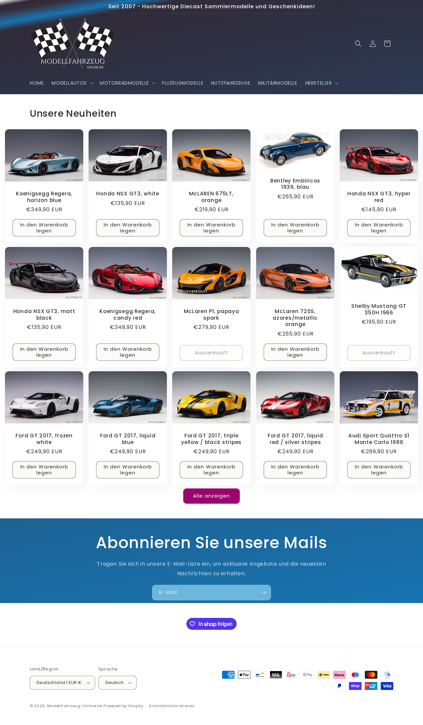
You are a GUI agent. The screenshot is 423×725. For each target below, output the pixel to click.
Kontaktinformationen (171, 705)
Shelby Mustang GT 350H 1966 (378, 309)
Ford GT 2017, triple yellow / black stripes (211, 438)
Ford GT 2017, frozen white (44, 438)
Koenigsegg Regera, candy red (127, 314)
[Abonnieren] (263, 592)
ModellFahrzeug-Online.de (74, 705)
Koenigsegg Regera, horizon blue (44, 196)
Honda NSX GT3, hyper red (378, 196)
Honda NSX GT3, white (127, 193)
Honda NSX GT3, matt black (44, 314)
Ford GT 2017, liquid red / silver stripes (295, 438)
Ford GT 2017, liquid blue (127, 438)
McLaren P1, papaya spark (211, 314)
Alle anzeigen (211, 495)
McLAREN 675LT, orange (211, 196)
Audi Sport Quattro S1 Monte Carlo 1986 (378, 438)
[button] (72, 83)
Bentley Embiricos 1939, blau (295, 184)
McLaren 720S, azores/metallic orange (295, 317)
